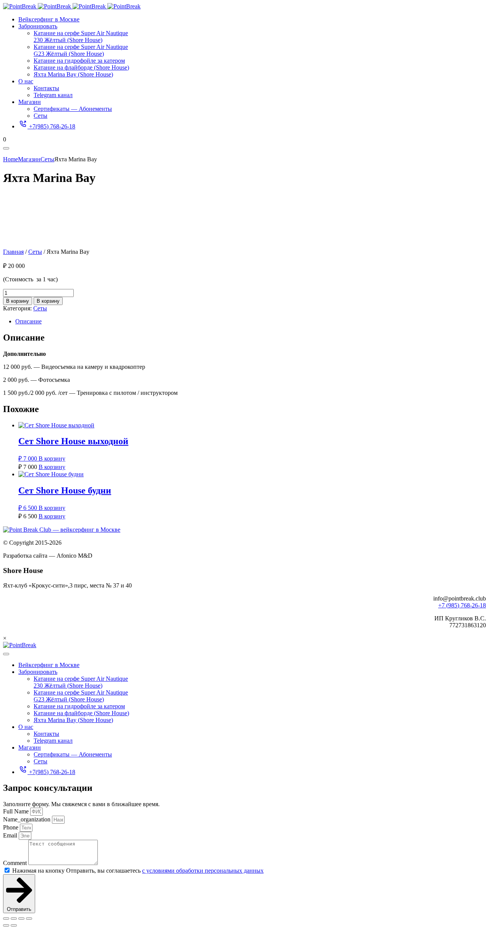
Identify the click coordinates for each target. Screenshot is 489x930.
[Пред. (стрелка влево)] (6, 925)
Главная (13, 251)
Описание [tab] (28, 321)
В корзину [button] (52, 458)
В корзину (17, 301)
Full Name (16, 811)
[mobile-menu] (6, 148)
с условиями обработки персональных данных (203, 870)
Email (11, 835)
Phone (11, 827)
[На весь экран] (14, 918)
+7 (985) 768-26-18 (462, 605)
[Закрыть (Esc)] (29, 918)
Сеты (35, 251)
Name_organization (27, 819)
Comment (15, 863)
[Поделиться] (21, 918)
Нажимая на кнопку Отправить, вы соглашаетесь (138, 870)
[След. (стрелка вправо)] (14, 925)
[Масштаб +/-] (6, 918)
